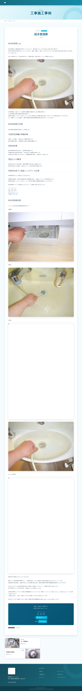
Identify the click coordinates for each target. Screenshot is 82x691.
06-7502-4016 (14, 194)
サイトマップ (41, 677)
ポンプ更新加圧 (24, 641)
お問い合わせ (59, 674)
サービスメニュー (60, 671)
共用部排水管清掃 (10, 652)
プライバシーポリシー (61, 677)
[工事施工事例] (12, 642)
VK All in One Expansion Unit (48, 689)
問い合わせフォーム (13, 192)
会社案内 (40, 671)
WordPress (35, 689)
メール (67, 591)
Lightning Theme (40, 689)
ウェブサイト (47, 591)
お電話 (61, 591)
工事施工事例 (44, 30)
